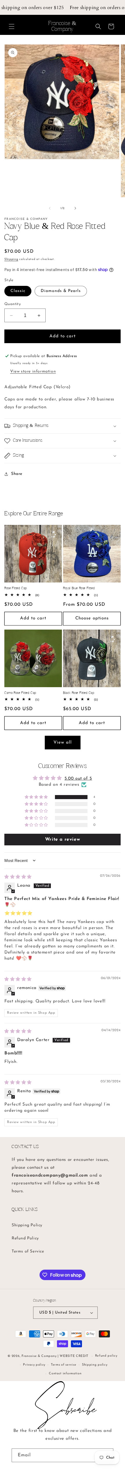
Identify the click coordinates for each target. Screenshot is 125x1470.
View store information (33, 371)
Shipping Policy (27, 1225)
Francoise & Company (39, 1356)
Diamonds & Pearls (61, 291)
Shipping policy (95, 1364)
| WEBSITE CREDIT (74, 1356)
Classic (17, 291)
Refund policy (106, 1355)
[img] (18, 877)
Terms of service (63, 1364)
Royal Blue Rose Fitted (79, 588)
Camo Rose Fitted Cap (20, 693)
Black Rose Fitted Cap (78, 693)
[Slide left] (49, 208)
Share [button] (16, 474)
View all (62, 742)
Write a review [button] (62, 839)
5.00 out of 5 (78, 778)
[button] (11, 26)
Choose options (92, 618)
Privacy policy (34, 1364)
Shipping (11, 259)
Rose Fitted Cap (15, 588)
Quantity (12, 304)
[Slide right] (75, 208)
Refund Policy (25, 1238)
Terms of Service (28, 1251)
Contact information (65, 1373)
